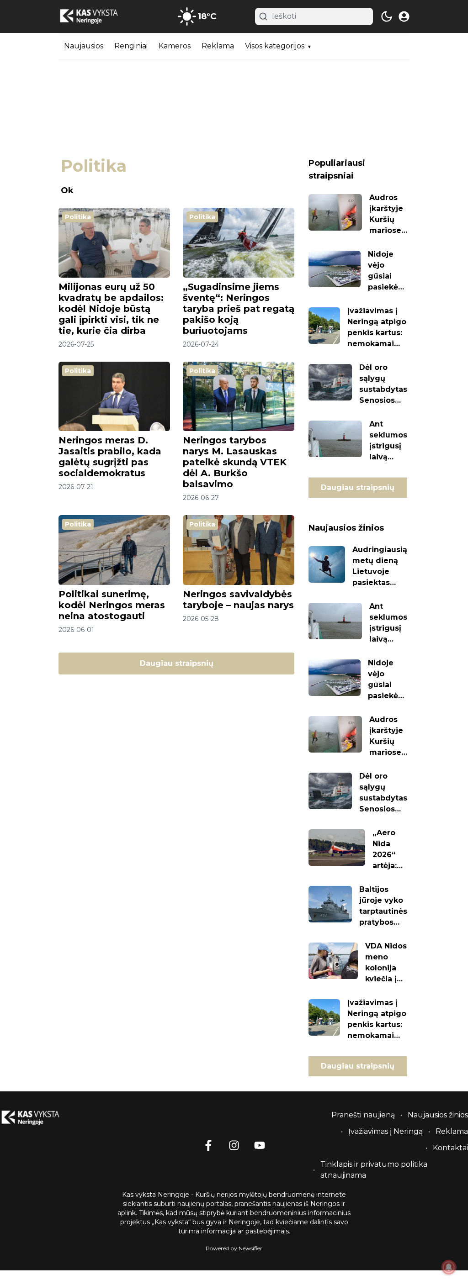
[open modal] (404, 16)
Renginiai (131, 46)
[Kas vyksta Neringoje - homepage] (99, 16)
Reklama (218, 46)
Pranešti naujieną (363, 1115)
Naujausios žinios (438, 1115)
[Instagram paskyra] (234, 1145)
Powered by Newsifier (234, 1248)
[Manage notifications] (448, 1267)
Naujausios (83, 46)
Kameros (175, 46)
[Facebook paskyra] (208, 1145)
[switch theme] (386, 16)
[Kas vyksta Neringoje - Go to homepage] (41, 1118)
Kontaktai (450, 1147)
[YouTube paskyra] (259, 1145)
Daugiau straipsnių (176, 663)
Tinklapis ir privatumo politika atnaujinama (373, 1170)
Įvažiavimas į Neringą (385, 1131)
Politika (78, 217)
